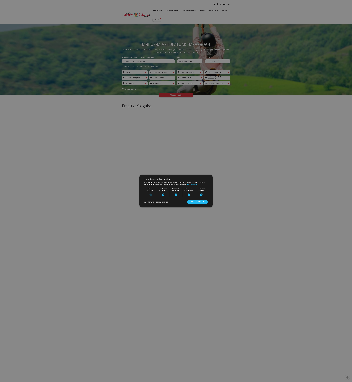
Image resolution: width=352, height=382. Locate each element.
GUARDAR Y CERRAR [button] (197, 202)
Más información (192, 184)
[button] (156, 202)
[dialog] (176, 191)
